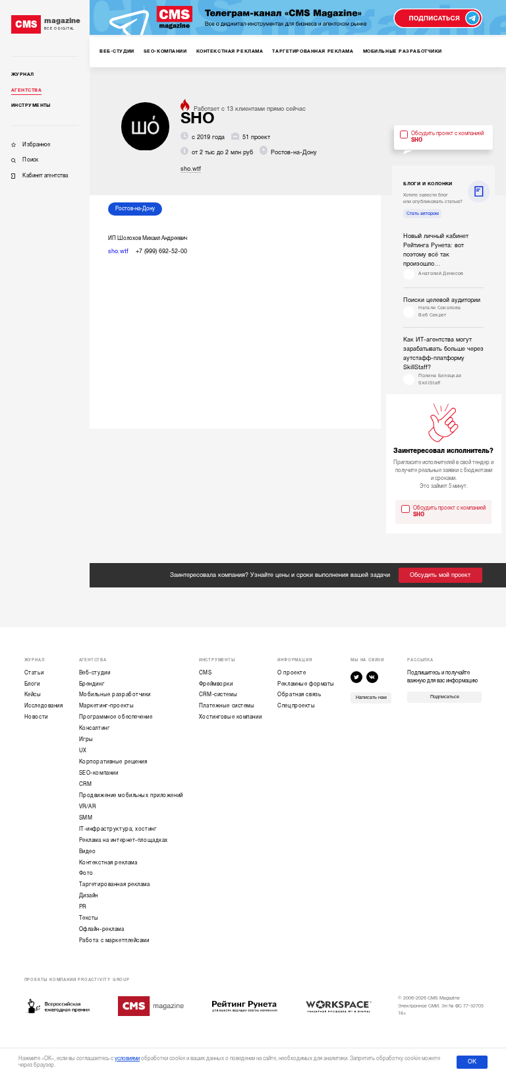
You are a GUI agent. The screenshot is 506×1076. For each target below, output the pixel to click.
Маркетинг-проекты (106, 706)
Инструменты (31, 105)
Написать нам (371, 697)
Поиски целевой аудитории (441, 300)
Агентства (26, 90)
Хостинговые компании (230, 717)
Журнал (22, 74)
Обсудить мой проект (440, 575)
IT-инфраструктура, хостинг (118, 829)
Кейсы (33, 695)
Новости (36, 717)
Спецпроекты (296, 706)
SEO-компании (99, 773)
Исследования (43, 706)
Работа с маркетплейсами (114, 940)
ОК (472, 1061)
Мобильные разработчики (115, 695)
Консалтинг (94, 728)
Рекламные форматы (306, 684)
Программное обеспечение (116, 717)
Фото (86, 873)
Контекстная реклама (108, 863)
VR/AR (87, 807)
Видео (87, 851)
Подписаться (444, 697)
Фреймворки (216, 684)
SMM (86, 818)
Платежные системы (227, 706)
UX (83, 751)
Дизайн (88, 896)
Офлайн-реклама (102, 929)
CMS (205, 673)
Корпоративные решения (113, 762)
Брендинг (92, 684)
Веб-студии (95, 673)
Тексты (89, 918)
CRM (85, 784)
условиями (127, 1058)
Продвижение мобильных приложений (131, 795)
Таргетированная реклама (114, 884)
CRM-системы (218, 695)
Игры (86, 739)
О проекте (291, 673)
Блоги (32, 684)
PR (82, 907)
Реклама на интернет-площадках (123, 840)
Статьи (33, 673)
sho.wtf (191, 168)
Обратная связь (299, 695)
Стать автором (423, 213)
